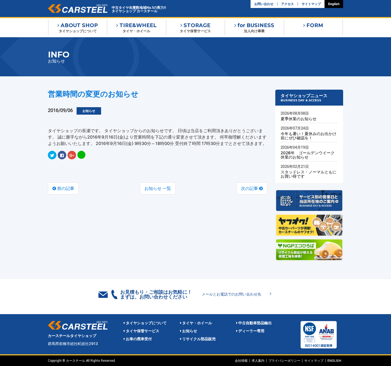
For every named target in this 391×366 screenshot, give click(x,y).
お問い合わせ (263, 4)
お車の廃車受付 (138, 338)
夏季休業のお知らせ (299, 118)
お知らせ (189, 330)
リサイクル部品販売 (198, 338)
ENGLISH (334, 361)
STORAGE (195, 27)
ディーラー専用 (251, 330)
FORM (314, 25)
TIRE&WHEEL (137, 27)
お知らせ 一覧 (157, 188)
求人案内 (258, 361)
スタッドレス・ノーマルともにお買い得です (308, 174)
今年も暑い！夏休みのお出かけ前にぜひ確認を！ (308, 135)
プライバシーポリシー (284, 361)
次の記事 (250, 188)
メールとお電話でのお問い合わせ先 (231, 294)
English (333, 4)
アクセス (287, 4)
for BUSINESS (255, 27)
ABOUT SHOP (78, 27)
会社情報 (241, 361)
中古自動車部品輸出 (255, 323)
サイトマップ (311, 4)
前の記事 (65, 188)
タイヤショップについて (146, 323)
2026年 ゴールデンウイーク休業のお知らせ (308, 155)
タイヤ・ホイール (196, 323)
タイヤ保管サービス (142, 330)
